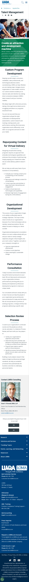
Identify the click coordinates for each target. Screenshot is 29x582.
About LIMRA (5, 457)
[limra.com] (6, 2)
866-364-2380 (5, 508)
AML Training (6, 504)
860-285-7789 (10, 476)
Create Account (6, 546)
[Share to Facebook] (5, 15)
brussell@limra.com (7, 529)
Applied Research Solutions (16, 8)
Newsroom (4, 453)
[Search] (22, 2)
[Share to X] (2, 15)
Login (13, 546)
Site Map (4, 555)
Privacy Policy (12, 555)
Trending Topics (6, 445)
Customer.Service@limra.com (10, 478)
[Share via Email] (11, 15)
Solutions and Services (8, 8)
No (14, 430)
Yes (14, 425)
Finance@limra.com (10, 515)
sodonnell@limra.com (7, 413)
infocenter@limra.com (11, 497)
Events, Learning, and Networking (12, 449)
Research (4, 437)
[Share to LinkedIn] (8, 15)
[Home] (1, 8)
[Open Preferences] (2, 579)
